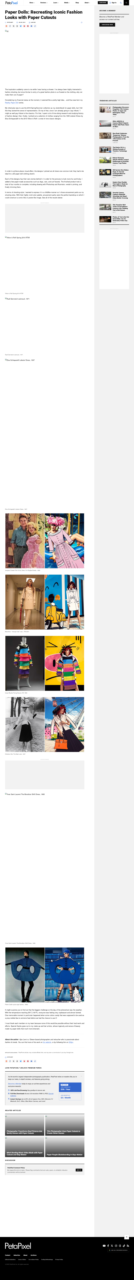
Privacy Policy (59, 1259)
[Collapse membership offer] (81, 1076)
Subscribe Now (107, 24)
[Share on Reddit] (6, 26)
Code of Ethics (22, 1259)
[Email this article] (31, 26)
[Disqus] (44, 1202)
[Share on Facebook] (10, 26)
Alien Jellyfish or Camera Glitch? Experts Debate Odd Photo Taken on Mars (121, 123)
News (31, 3)
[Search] (126, 2)
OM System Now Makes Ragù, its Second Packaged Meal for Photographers (121, 172)
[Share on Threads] (17, 26)
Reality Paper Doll (11, 102)
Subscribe (102, 2)
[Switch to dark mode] (121, 2)
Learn (55, 3)
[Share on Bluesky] (20, 26)
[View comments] (82, 22)
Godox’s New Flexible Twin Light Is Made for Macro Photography (120, 184)
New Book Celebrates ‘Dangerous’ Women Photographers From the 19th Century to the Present (121, 137)
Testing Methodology (47, 1259)
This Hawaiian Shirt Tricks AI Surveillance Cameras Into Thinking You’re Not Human (120, 207)
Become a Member (14, 1084)
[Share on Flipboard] (24, 26)
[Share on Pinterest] (27, 26)
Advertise (17, 1255)
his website (47, 1042)
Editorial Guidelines (10, 1259)
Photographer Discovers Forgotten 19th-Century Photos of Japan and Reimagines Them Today (121, 110)
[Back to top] (126, 1237)
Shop (77, 3)
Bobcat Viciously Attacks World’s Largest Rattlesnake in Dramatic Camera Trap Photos (121, 160)
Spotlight (10, 22)
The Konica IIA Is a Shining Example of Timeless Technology (120, 149)
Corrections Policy (34, 1259)
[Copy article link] (35, 26)
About (86, 3)
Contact (7, 1255)
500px (71, 1042)
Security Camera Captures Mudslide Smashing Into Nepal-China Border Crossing (120, 195)
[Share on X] (13, 26)
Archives (34, 1255)
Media (66, 3)
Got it (79, 1170)
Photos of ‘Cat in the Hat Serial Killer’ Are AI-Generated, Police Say (121, 218)
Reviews (43, 3)
